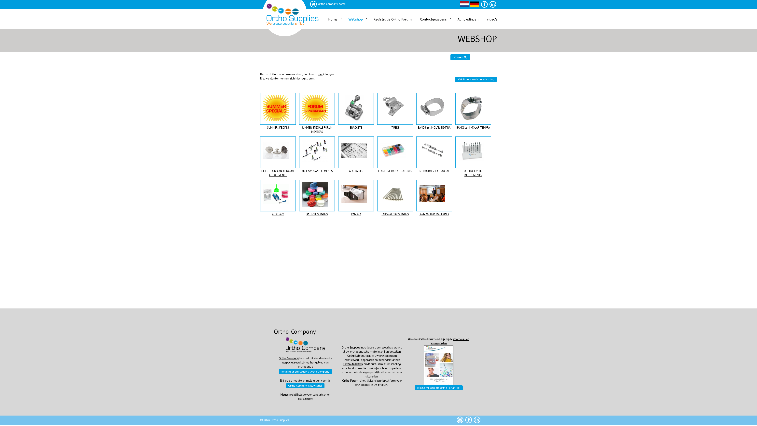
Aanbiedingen (468, 19)
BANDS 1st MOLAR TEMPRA (434, 127)
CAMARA (356, 214)
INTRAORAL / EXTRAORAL (434, 171)
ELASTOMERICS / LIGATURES (395, 171)
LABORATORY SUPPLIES (395, 214)
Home (332, 19)
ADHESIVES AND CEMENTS (317, 171)
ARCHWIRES (356, 171)
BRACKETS (356, 127)
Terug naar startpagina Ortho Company (305, 371)
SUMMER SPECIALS (278, 127)
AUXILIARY (278, 214)
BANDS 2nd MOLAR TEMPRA (473, 127)
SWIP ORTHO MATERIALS (434, 214)
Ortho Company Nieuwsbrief (305, 385)
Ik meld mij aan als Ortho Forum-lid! (438, 387)
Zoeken (459, 57)
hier (320, 74)
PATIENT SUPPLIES (317, 214)
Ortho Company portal (332, 4)
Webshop (356, 19)
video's (492, 19)
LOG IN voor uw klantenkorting (475, 79)
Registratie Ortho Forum (393, 19)
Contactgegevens (433, 19)
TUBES (395, 127)
